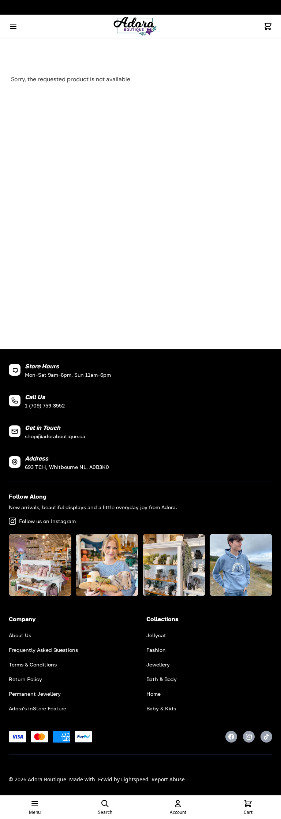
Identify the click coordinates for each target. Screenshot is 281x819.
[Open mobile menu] (13, 26)
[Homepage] (140, 26)
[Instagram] (249, 737)
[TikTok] (266, 737)
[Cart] (268, 26)
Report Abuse (168, 779)
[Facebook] (231, 737)
